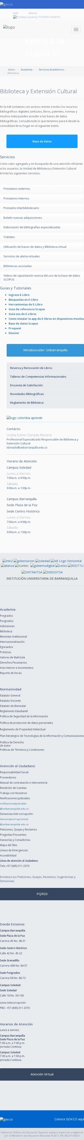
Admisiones (7, 626)
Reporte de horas (11, 673)
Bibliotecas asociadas (17, 266)
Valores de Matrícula (12, 657)
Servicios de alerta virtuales (21, 256)
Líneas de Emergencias (14, 850)
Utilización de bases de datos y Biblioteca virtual (34, 247)
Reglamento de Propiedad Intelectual (22, 729)
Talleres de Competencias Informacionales (38, 376)
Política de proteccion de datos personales (26, 723)
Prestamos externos (16, 189)
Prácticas (5, 652)
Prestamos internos (16, 198)
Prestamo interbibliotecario (21, 208)
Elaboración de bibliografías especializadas (32, 227)
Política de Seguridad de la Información (24, 716)
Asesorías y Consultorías (15, 840)
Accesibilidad (8, 855)
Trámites (9, 237)
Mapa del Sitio (8, 845)
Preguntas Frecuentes (13, 835)
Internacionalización (12, 642)
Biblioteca (6, 631)
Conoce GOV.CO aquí (69, 1119)
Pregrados (6, 616)
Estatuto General (10, 695)
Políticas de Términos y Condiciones (22, 750)
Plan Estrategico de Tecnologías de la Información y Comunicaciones (42, 736)
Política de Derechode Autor (12, 743)
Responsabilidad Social (14, 772)
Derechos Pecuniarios (13, 662)
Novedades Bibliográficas (27, 394)
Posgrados (6, 621)
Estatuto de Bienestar (13, 706)
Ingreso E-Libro (19, 295)
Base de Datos (42, 141)
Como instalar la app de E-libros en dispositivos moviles (46, 319)
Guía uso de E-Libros (22, 314)
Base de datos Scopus (23, 323)
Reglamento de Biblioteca (27, 402)
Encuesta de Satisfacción (26, 385)
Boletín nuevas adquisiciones (22, 218)
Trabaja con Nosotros (13, 793)
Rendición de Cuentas (13, 788)
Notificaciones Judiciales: (15, 798)
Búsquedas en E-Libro (23, 300)
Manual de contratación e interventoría (23, 782)
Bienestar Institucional (13, 636)
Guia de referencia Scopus (27, 309)
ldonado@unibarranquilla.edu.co (27, 447)
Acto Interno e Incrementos (16, 668)
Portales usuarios (49, 17)
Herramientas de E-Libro (25, 304)
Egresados (6, 647)
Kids (15, 13)
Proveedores (8, 777)
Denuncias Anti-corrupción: (16, 814)
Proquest (15, 328)
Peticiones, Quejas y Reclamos (18, 829)
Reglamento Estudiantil (14, 711)
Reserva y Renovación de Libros (31, 368)
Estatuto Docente (10, 701)
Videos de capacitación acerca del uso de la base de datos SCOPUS (41, 277)
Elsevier (14, 333)
